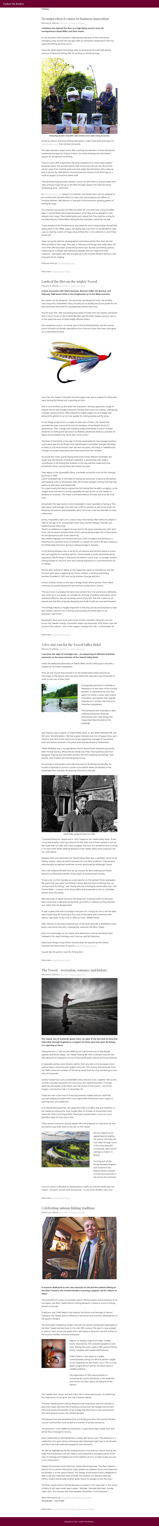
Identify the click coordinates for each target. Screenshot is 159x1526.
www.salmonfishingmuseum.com (76, 1497)
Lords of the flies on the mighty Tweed (69, 281)
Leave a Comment (77, 23)
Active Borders (58, 271)
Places (91, 1509)
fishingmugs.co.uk (50, 144)
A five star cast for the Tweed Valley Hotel (71, 644)
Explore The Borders (13, 3)
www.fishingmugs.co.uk (86, 945)
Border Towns (70, 1509)
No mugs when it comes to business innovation (76, 18)
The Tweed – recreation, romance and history (74, 970)
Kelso (86, 1509)
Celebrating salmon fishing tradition (68, 1208)
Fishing (67, 271)
